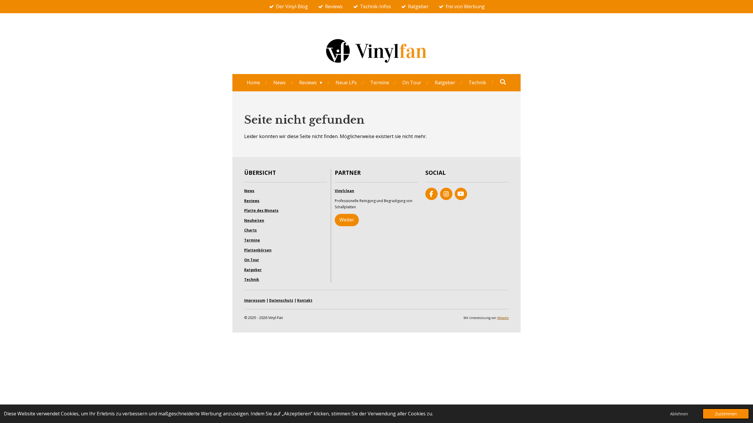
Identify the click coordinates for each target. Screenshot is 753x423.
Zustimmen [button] (726, 414)
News (249, 190)
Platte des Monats (261, 210)
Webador (503, 318)
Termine (252, 240)
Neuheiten (254, 220)
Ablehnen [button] (679, 414)
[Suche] (503, 81)
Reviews (251, 200)
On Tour (251, 259)
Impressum (254, 300)
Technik (251, 279)
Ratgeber (253, 269)
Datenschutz (281, 300)
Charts (250, 230)
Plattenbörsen (257, 250)
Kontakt (304, 300)
